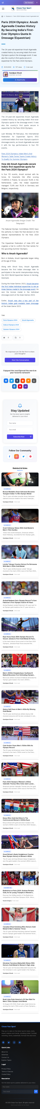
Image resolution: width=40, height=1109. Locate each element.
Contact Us (5, 1057)
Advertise (5, 1054)
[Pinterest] (30, 456)
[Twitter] (23, 456)
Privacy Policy (6, 1069)
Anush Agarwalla (28, 320)
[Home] (2, 16)
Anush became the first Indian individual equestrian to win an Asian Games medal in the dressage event (20, 286)
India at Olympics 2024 (11, 325)
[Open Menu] (3, 9)
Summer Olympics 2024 (11, 329)
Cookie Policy (6, 1074)
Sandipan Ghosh (15, 73)
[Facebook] (9, 456)
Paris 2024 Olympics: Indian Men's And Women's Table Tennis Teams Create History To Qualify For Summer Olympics (19, 156)
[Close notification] (37, 2)
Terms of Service (7, 1071)
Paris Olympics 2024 (10, 320)
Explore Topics (6, 1060)
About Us (5, 1052)
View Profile (21, 80)
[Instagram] (16, 456)
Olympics (8, 16)
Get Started (29, 2)
